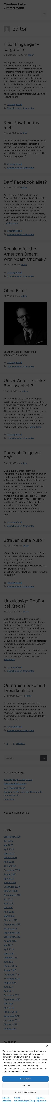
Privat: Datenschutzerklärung (24, 1099)
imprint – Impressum (41, 1099)
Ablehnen (25, 1085)
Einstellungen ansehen (25, 1092)
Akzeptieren (25, 1079)
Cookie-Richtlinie (6, 1099)
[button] (47, 1046)
